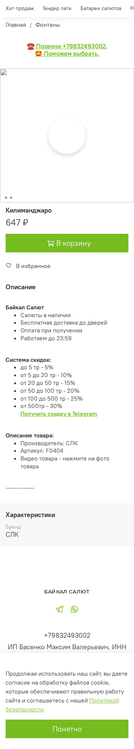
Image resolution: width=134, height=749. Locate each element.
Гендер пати (57, 8)
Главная (16, 24)
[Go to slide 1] (6, 198)
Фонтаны (47, 24)
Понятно (67, 728)
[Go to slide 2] (11, 198)
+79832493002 (67, 635)
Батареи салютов (100, 8)
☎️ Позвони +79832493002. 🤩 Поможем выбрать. (67, 50)
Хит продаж (20, 8)
